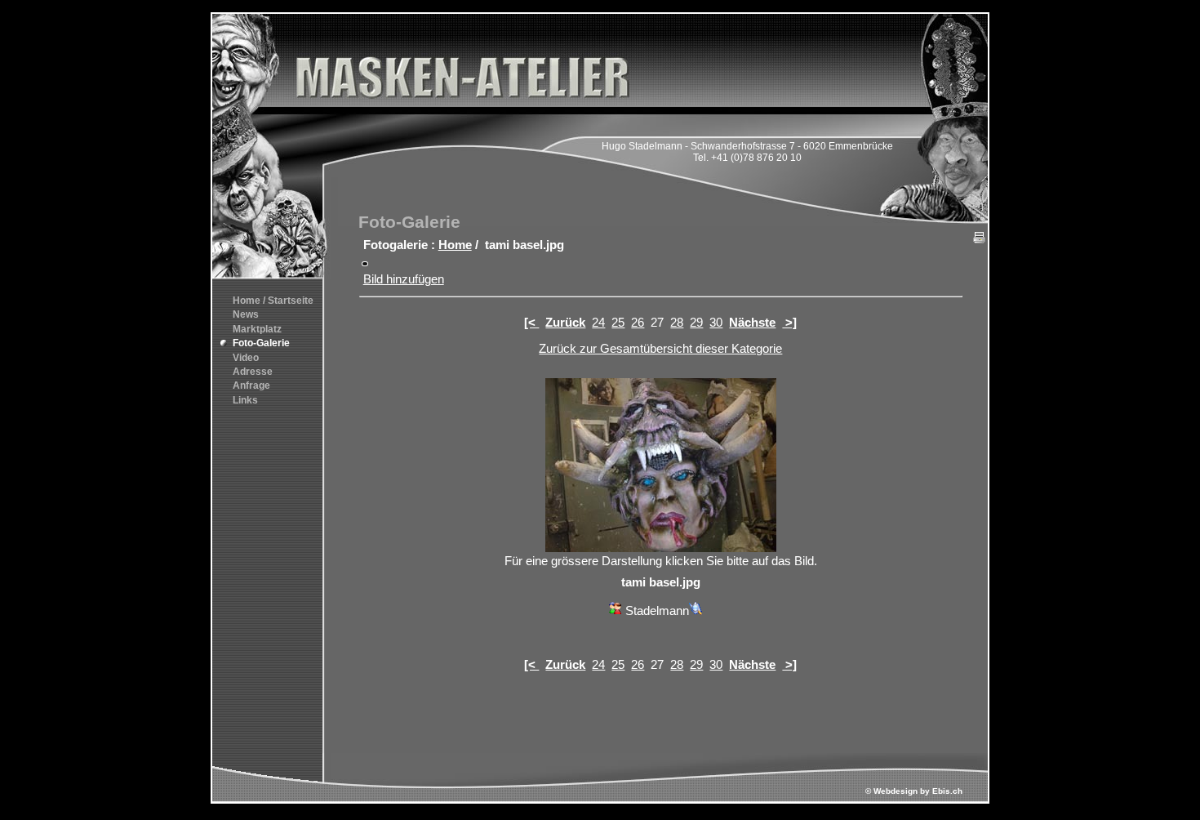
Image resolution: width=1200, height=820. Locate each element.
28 (676, 322)
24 (598, 322)
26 (637, 322)
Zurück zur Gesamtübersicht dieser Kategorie (660, 348)
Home (455, 245)
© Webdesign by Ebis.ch (913, 791)
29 (696, 322)
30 (715, 322)
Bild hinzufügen (403, 279)
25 (617, 322)
